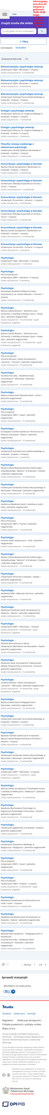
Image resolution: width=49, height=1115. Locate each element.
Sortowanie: (7, 47)
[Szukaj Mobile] (42, 31)
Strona (27, 964)
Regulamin (7, 1020)
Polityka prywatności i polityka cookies (21, 1024)
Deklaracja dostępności (29, 1020)
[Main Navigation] (5, 14)
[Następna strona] (46, 964)
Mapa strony (8, 1028)
